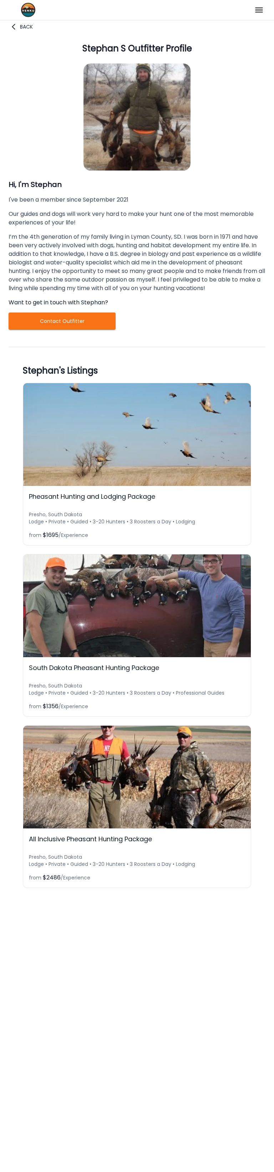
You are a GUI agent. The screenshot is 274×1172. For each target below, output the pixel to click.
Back (26, 26)
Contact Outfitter (62, 321)
